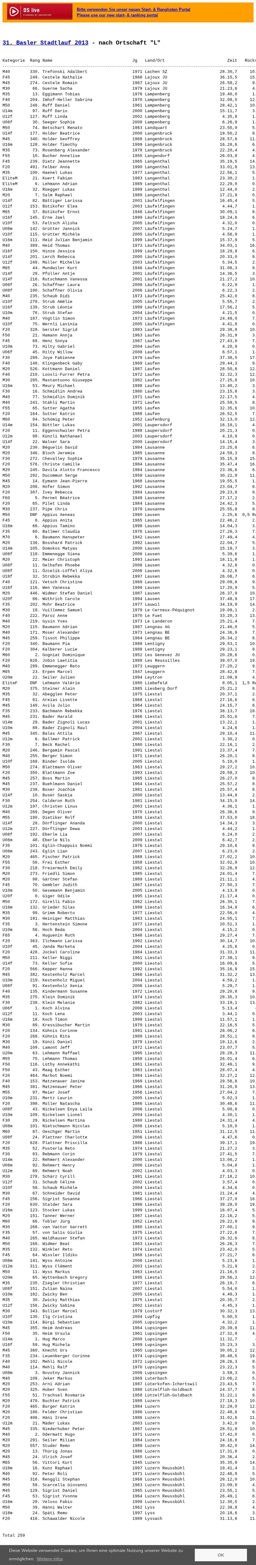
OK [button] (221, 1555)
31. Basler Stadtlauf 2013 (45, 43)
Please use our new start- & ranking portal (117, 15)
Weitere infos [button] (50, 1558)
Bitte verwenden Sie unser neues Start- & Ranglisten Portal (133, 9)
